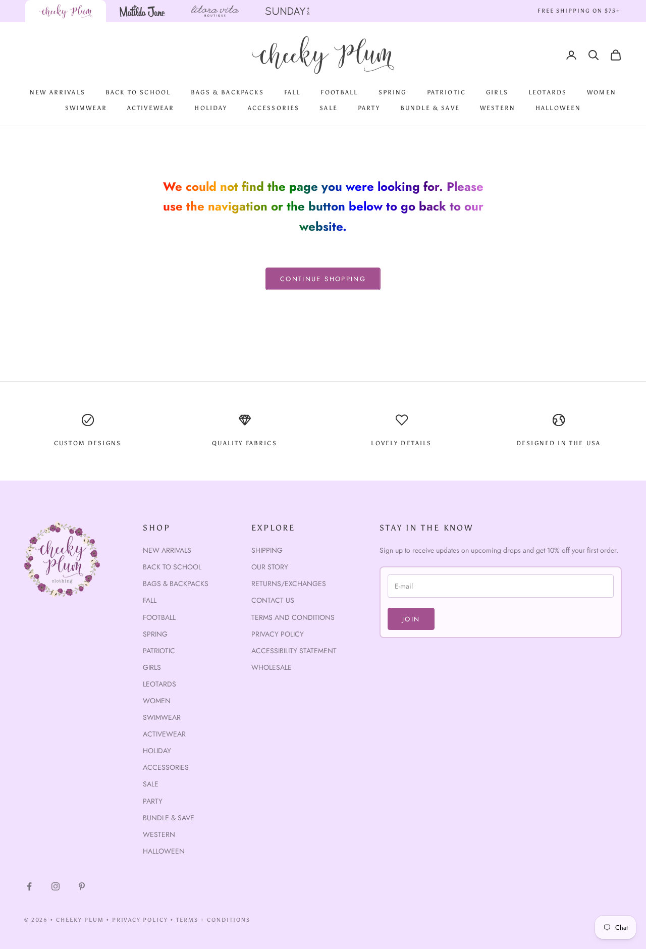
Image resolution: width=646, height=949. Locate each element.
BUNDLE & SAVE (430, 108)
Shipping (267, 550)
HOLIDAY (210, 108)
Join (411, 619)
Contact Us (272, 600)
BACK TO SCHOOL (138, 92)
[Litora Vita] (215, 11)
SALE (328, 108)
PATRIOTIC (446, 92)
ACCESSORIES (274, 108)
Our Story (269, 567)
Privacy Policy (277, 634)
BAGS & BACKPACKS (227, 92)
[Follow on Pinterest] (82, 886)
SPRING (393, 92)
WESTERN (497, 108)
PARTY (369, 108)
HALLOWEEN (558, 108)
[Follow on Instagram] (55, 886)
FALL (292, 92)
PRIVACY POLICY (140, 920)
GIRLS (497, 92)
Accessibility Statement (294, 651)
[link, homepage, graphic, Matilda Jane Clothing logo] (142, 11)
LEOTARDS (547, 92)
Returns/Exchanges (288, 583)
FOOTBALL (339, 92)
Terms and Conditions (293, 617)
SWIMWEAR (86, 108)
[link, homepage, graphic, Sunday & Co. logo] (287, 11)
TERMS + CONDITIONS (213, 920)
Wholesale (271, 667)
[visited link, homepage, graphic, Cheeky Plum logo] (65, 11)
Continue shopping (323, 279)
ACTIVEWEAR (151, 108)
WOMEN (601, 92)
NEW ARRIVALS (57, 92)
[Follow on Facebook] (29, 886)
